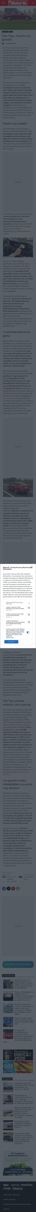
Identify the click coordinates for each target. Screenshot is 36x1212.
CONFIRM (11, 641)
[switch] (28, 608)
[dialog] (18, 606)
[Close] (32, 568)
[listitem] (18, 603)
